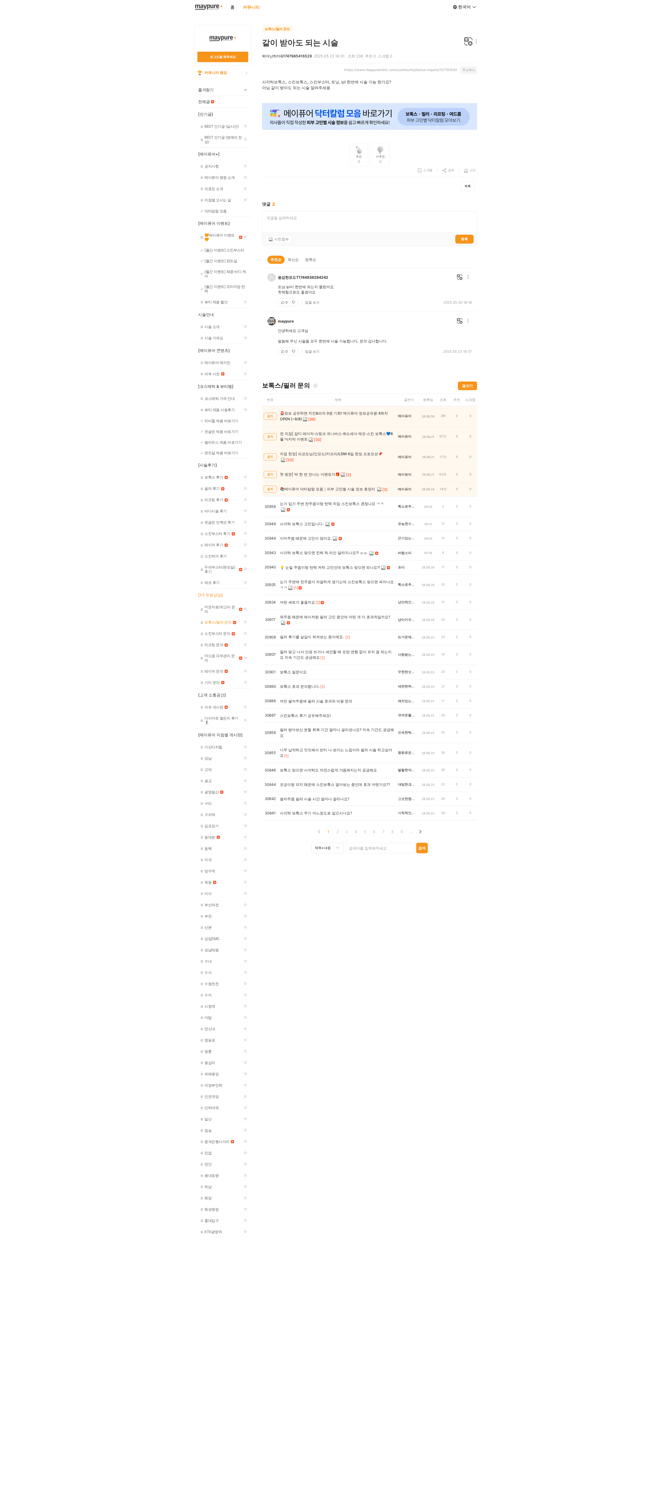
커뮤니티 (251, 7)
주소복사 (468, 70)
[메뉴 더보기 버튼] (475, 41)
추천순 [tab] (276, 259)
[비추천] (294, 302)
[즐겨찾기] (315, 385)
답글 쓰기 (312, 302)
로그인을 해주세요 (223, 57)
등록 (464, 239)
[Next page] (420, 831)
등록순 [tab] (310, 259)
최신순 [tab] (293, 259)
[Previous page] (319, 831)
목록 (467, 186)
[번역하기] (468, 42)
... (411, 831)
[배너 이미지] (369, 117)
